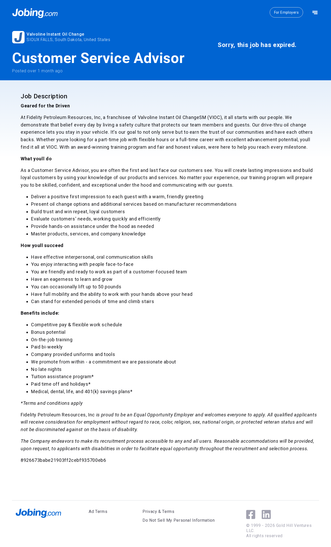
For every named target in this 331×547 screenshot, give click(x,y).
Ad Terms (98, 511)
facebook (250, 514)
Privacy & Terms (158, 511)
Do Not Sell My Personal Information (178, 520)
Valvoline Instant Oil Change (55, 34)
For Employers (286, 12)
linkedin (266, 514)
